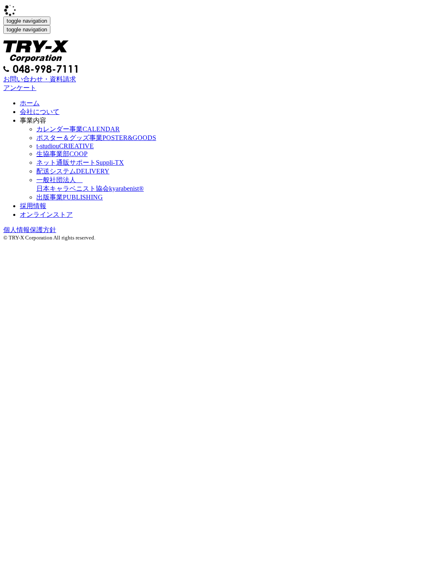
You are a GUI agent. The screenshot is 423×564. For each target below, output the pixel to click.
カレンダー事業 (78, 129)
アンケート (19, 87)
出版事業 (69, 197)
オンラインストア (46, 214)
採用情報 (33, 205)
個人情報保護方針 (29, 229)
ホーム (30, 103)
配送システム (72, 171)
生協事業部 (62, 153)
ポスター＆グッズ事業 (96, 137)
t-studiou (65, 145)
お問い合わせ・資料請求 (39, 79)
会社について (39, 111)
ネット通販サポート (80, 162)
